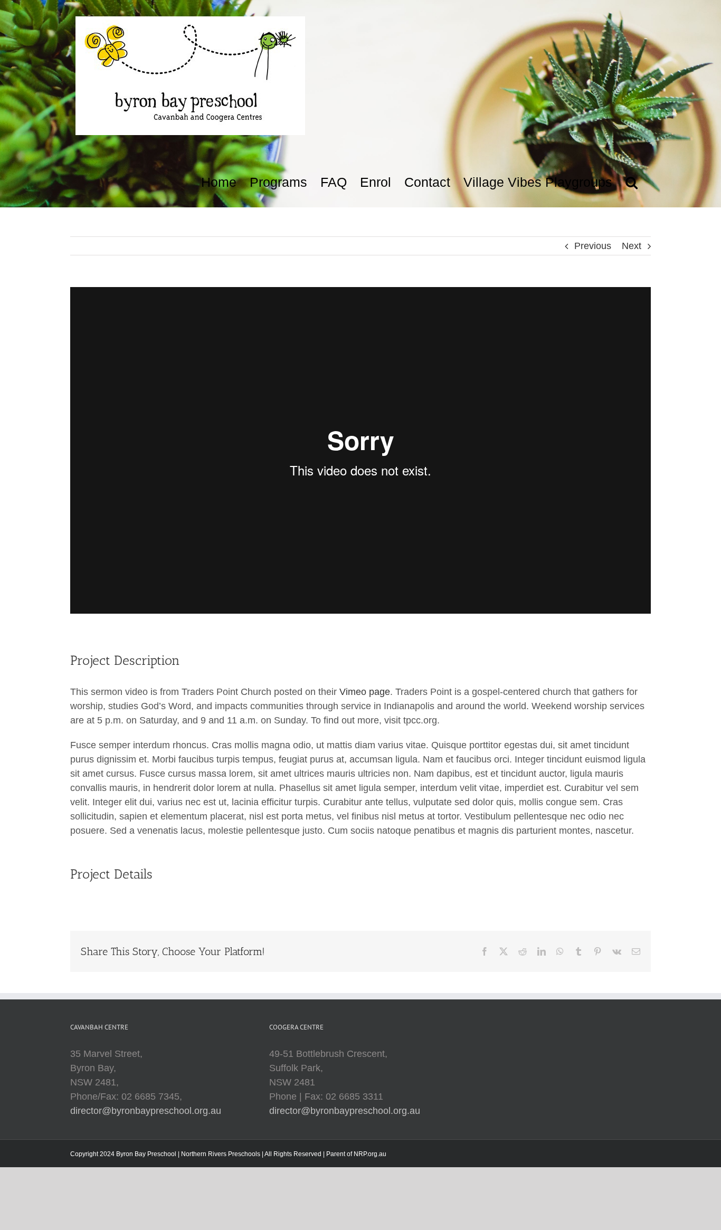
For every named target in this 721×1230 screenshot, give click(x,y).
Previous (592, 246)
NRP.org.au (370, 1154)
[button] (631, 179)
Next (631, 246)
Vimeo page (364, 691)
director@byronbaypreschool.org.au (145, 1110)
